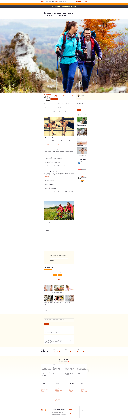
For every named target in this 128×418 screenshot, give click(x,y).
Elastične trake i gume (57, 400)
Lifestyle (64, 1)
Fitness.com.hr (42, 1)
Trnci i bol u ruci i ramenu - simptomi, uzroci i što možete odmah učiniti (81, 125)
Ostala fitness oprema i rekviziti (58, 401)
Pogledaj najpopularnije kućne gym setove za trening (64, 6)
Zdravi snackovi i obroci (43, 391)
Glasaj (79, 110)
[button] (87, 371)
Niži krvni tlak (47, 176)
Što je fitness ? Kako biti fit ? (68, 291)
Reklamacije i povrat (83, 387)
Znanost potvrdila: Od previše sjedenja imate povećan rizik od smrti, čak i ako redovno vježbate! (48, 303)
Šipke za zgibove (56, 389)
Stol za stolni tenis (70, 391)
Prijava (83, 1)
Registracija (86, 1)
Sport (53, 1)
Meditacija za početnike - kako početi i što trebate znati (81, 145)
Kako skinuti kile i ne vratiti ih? (48, 291)
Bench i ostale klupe (57, 391)
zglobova (49, 229)
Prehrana (47, 1)
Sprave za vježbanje (57, 392)
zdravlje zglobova (49, 187)
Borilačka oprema (70, 387)
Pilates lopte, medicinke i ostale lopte (58, 390)
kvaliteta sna (48, 189)
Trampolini (70, 388)
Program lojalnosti (82, 388)
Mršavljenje (60, 1)
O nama (70, 413)
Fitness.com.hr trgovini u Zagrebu (51, 149)
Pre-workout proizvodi (43, 390)
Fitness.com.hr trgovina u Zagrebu (84, 391)
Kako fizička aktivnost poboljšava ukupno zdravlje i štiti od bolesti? (58, 292)
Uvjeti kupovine (82, 389)
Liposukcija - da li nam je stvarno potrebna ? (68, 302)
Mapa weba (71, 410)
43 (52, 291)
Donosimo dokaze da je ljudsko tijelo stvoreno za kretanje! (59, 329)
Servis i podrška (82, 390)
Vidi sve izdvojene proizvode (81, 183)
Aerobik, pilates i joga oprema (57, 398)
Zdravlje (56, 1)
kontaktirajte (59, 414)
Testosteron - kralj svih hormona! (81, 155)
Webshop (70, 409)
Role (69, 392)
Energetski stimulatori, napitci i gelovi (44, 389)
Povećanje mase (42, 388)
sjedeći (67, 108)
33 (63, 291)
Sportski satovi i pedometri (71, 390)
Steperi (55, 397)
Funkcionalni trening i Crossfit (57, 399)
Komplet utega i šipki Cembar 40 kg (84, 176)
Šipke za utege (56, 387)
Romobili (69, 389)
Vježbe (50, 1)
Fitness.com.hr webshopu (50, 147)
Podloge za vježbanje (57, 388)
